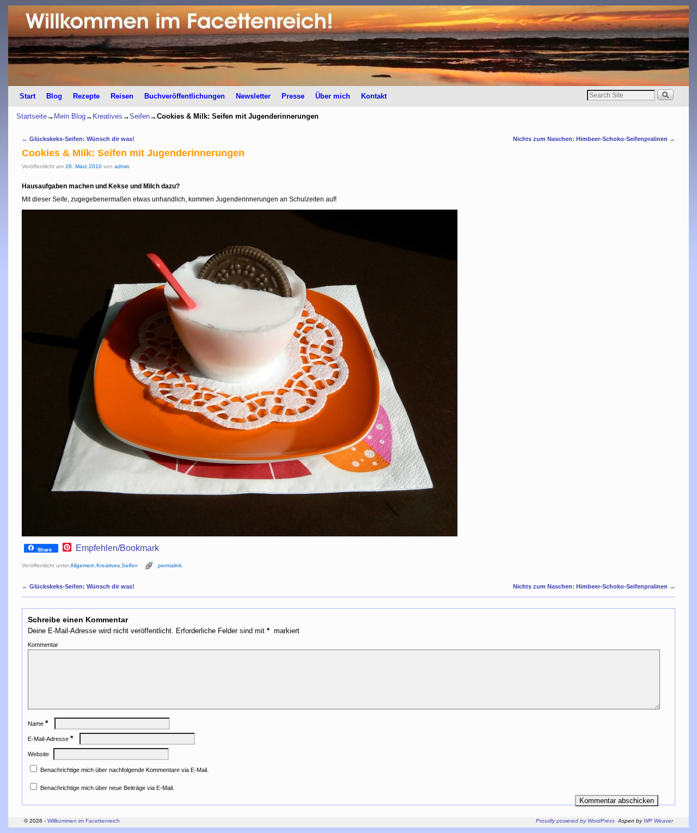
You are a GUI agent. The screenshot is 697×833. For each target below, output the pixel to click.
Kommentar (43, 644)
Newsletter (253, 96)
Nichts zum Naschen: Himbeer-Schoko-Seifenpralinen (594, 139)
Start (27, 96)
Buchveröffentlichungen (184, 96)
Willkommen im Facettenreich (83, 821)
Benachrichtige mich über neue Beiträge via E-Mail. (107, 788)
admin (122, 166)
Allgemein (82, 565)
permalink (170, 565)
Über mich (332, 96)
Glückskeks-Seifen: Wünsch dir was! (78, 139)
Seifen (140, 116)
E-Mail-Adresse (50, 739)
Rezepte (86, 96)
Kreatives (108, 116)
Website (38, 754)
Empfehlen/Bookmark (117, 548)
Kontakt (374, 96)
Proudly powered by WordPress (575, 821)
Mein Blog (69, 116)
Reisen (122, 96)
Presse (293, 96)
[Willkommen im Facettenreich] (348, 45)
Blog (54, 96)
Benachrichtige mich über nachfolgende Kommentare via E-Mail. (124, 770)
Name (38, 723)
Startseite (31, 116)
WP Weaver (658, 821)
